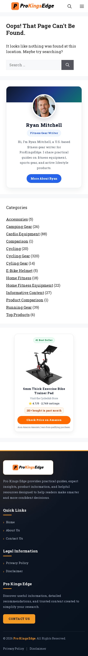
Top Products (18, 314)
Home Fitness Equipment (29, 285)
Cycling (13, 248)
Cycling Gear (18, 255)
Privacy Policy (17, 563)
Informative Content (25, 292)
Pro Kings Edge (24, 638)
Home (10, 522)
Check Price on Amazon (44, 420)
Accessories (17, 219)
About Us (13, 530)
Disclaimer (14, 571)
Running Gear (19, 307)
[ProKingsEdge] (32, 6)
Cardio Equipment (23, 233)
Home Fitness (18, 277)
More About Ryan (44, 178)
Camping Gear (19, 226)
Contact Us (14, 538)
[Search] (67, 65)
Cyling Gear (17, 263)
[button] (69, 6)
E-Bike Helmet (19, 270)
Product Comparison (24, 300)
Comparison (17, 241)
